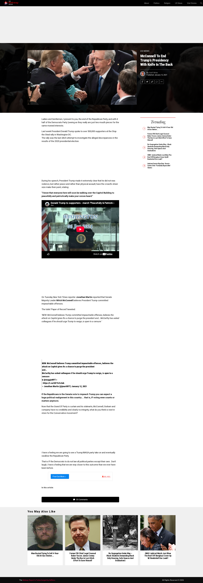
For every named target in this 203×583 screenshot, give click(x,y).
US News (178, 3)
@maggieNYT (50, 380)
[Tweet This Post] (147, 82)
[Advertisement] (101, 25)
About (146, 3)
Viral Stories (192, 3)
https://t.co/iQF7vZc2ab (53, 383)
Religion (167, 3)
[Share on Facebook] (142, 82)
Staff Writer (153, 73)
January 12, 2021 (79, 386)
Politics (156, 3)
